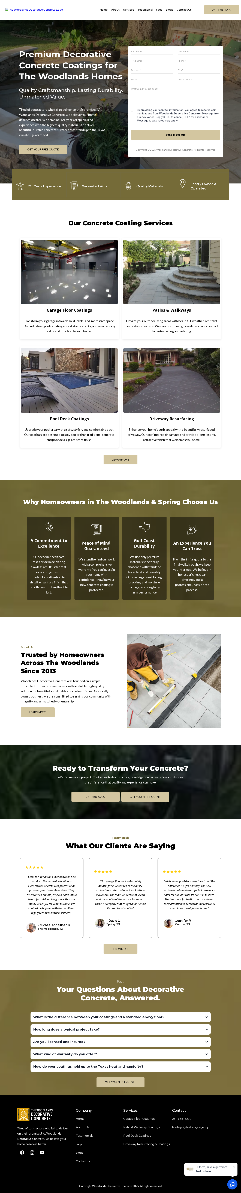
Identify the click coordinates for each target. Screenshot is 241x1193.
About (115, 9)
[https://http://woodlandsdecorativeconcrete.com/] (43, 1114)
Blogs (169, 9)
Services (128, 9)
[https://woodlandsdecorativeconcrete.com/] (34, 9)
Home (104, 9)
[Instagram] (32, 1153)
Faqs (159, 9)
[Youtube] (42, 1153)
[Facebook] (22, 1153)
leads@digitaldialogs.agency (190, 1127)
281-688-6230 (181, 1119)
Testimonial (145, 9)
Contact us (83, 1161)
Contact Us (184, 9)
